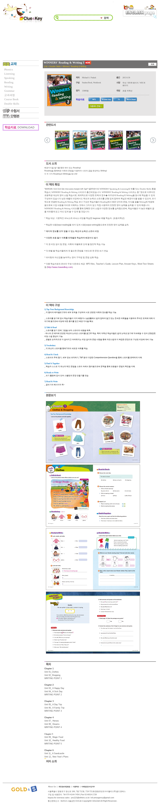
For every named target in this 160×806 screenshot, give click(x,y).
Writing (8, 86)
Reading (8, 82)
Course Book (11, 99)
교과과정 (9, 95)
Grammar (9, 90)
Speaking (9, 78)
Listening (9, 73)
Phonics (8, 69)
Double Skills (11, 103)
